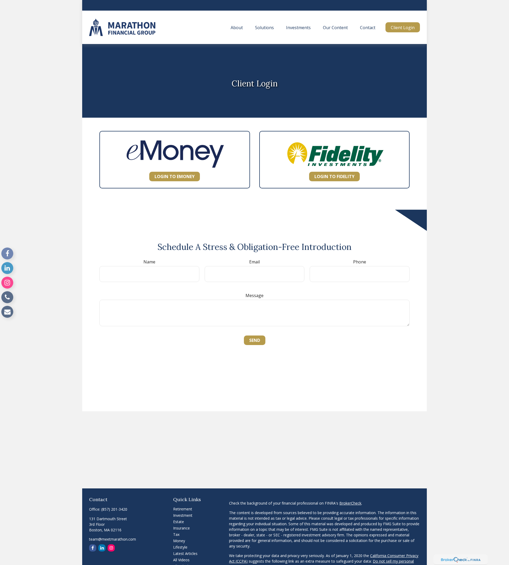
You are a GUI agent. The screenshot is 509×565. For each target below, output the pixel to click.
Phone (359, 262)
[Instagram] (7, 283)
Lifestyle (180, 547)
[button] (237, 27)
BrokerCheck (350, 503)
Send (254, 340)
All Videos (181, 559)
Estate (178, 521)
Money (179, 540)
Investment (182, 515)
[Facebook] (7, 253)
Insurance (181, 528)
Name (149, 262)
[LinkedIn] (7, 268)
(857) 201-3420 (114, 509)
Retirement (182, 508)
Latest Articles (185, 553)
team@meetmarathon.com (112, 539)
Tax (176, 534)
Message (254, 295)
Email (254, 262)
